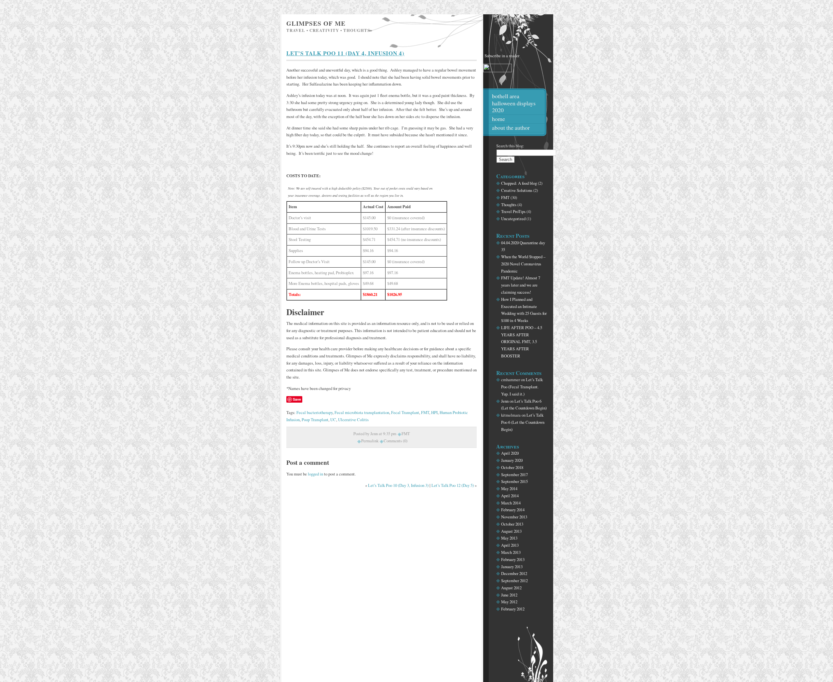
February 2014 (513, 510)
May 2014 (509, 488)
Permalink (369, 441)
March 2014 (511, 503)
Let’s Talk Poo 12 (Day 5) (452, 485)
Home (498, 119)
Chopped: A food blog (519, 183)
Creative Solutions (516, 190)
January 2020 (512, 460)
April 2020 (510, 453)
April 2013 (510, 545)
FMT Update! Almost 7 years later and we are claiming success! (520, 285)
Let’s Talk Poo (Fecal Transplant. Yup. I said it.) (522, 387)
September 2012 (514, 580)
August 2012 (511, 588)
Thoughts (508, 204)
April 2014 (510, 496)
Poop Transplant (315, 419)
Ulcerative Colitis (353, 419)
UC (333, 419)
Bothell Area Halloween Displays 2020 (514, 103)
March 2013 (511, 552)
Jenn (505, 401)
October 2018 (512, 467)
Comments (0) (395, 441)
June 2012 (509, 595)
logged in (315, 474)
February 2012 (513, 609)
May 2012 (509, 602)
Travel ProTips (513, 211)
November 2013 (514, 517)
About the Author (511, 127)
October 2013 (512, 524)
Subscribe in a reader (502, 56)
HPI (434, 412)
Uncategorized (513, 218)
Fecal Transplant (405, 412)
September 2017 (514, 474)
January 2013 (512, 566)
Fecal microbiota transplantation (362, 412)
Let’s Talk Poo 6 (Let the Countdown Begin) (522, 422)
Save (297, 399)
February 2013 (513, 559)
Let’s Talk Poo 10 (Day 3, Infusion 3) (398, 485)
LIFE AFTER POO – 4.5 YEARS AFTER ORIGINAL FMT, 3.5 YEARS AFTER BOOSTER (521, 342)
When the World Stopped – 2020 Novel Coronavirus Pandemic (523, 264)
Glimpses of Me (316, 23)
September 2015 (514, 481)
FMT (425, 412)
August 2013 (511, 531)
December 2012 (514, 573)
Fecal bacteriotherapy (314, 412)
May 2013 (509, 538)
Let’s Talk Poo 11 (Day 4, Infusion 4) (345, 53)
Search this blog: (510, 146)
